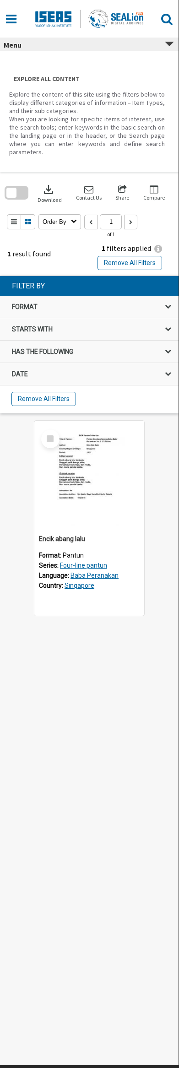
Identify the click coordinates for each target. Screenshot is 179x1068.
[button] (88, 193)
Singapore (79, 585)
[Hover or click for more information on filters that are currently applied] (158, 249)
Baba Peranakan (95, 575)
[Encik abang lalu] (89, 475)
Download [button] (50, 193)
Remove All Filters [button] (130, 262)
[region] (89, 344)
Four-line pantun (83, 565)
